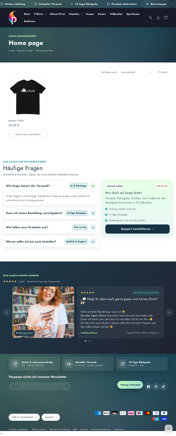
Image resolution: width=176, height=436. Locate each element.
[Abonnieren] (66, 386)
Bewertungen (159, 4)
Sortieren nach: (109, 72)
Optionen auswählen (28, 134)
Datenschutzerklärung (59, 429)
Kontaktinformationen (101, 429)
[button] (40, 14)
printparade (22, 429)
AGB (75, 429)
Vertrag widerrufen (130, 384)
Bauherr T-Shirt (16, 120)
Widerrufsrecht (39, 429)
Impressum (119, 429)
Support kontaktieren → (137, 229)
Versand (84, 429)
